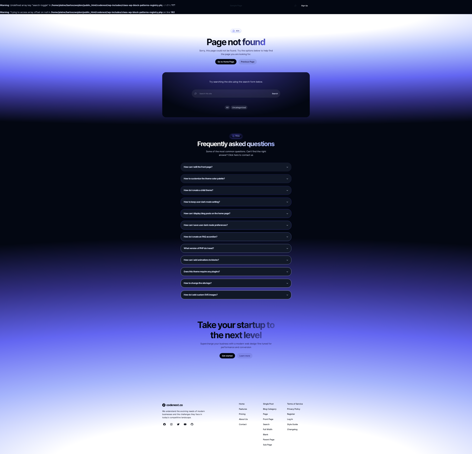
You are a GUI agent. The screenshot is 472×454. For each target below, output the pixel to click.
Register (291, 414)
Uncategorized (239, 107)
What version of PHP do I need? (199, 248)
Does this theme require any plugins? (202, 271)
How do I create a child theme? (198, 190)
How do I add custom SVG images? (201, 294)
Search (275, 93)
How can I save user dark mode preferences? (206, 225)
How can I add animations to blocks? (201, 260)
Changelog (292, 429)
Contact (243, 424)
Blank (265, 434)
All (227, 107)
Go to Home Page (226, 61)
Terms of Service (295, 404)
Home (241, 404)
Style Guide (292, 424)
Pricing (242, 414)
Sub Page (267, 444)
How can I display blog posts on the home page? (207, 213)
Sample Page (236, 5)
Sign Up (304, 6)
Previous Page (247, 61)
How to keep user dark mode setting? (202, 202)
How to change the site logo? (198, 283)
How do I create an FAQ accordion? (200, 236)
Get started (227, 356)
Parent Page (268, 439)
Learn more (244, 356)
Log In (290, 419)
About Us (243, 419)
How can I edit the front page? (198, 167)
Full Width (267, 429)
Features (243, 409)
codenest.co (174, 5)
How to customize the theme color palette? (204, 178)
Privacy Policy (293, 409)
